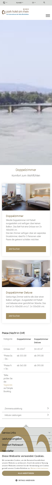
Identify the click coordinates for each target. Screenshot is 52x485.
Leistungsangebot (12, 439)
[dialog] (26, 468)
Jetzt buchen (14, 249)
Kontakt (19, 3)
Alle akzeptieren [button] (26, 473)
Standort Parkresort (12, 445)
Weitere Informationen (39, 468)
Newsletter (8, 451)
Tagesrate (8, 385)
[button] (26, 480)
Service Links (9, 432)
